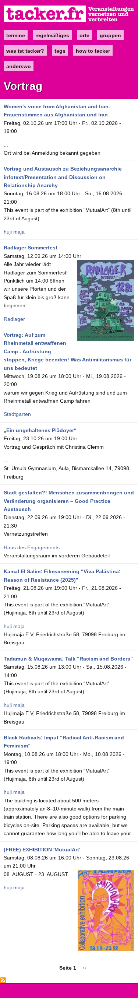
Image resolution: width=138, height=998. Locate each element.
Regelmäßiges (52, 35)
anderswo (18, 66)
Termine (15, 35)
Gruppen (110, 35)
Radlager (14, 319)
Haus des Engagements (32, 547)
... (6, 145)
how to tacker (93, 51)
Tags (60, 51)
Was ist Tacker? (25, 51)
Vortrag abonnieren (3, 980)
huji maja (14, 232)
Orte (84, 35)
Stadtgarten (17, 414)
